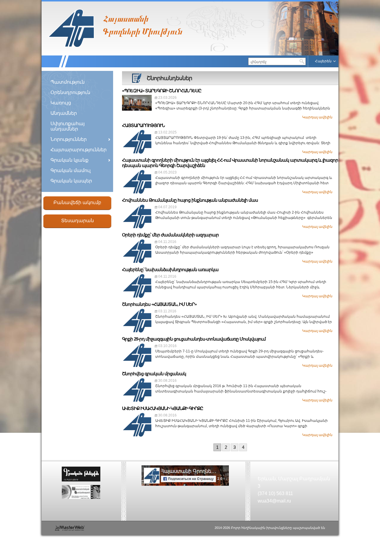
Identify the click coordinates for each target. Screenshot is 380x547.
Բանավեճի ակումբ (77, 202)
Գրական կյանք (69, 160)
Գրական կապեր (71, 180)
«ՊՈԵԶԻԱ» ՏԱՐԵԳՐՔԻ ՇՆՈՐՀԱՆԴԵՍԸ (161, 90)
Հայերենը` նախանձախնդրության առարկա (170, 269)
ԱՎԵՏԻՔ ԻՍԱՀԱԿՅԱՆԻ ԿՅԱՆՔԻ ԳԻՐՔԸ (162, 408)
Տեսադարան (77, 220)
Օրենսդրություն (70, 92)
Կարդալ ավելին (317, 117)
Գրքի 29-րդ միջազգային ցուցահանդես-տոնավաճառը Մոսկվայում (194, 338)
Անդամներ (63, 113)
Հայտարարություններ (78, 149)
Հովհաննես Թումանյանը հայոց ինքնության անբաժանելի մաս (190, 200)
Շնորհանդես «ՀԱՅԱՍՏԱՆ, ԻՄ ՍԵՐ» (159, 304)
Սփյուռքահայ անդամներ (67, 126)
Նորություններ (68, 139)
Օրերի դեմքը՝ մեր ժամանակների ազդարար (170, 234)
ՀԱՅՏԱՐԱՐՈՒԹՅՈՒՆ (143, 125)
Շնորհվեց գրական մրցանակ (154, 373)
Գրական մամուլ (70, 170)
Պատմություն (67, 82)
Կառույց (60, 102)
